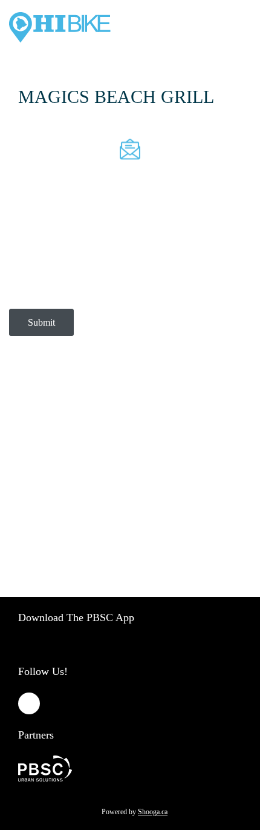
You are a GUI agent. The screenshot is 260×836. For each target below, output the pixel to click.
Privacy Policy (145, 422)
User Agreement (45, 443)
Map (74, 476)
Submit (41, 322)
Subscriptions (85, 422)
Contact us (37, 476)
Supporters (112, 476)
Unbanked (159, 476)
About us (34, 422)
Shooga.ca (152, 812)
